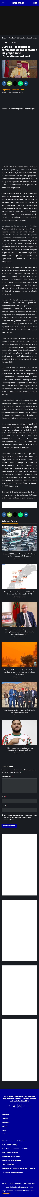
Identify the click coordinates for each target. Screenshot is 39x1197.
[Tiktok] (25, 1106)
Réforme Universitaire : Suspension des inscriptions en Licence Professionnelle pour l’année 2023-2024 (19, 632)
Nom (4, 797)
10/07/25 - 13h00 (20, 559)
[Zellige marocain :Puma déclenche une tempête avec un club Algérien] (19, 732)
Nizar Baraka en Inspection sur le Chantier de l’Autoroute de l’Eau (19, 711)
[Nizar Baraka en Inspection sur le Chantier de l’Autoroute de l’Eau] (19, 694)
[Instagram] (19, 1106)
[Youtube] (14, 1106)
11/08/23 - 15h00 (20, 677)
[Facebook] (9, 1106)
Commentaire (7, 776)
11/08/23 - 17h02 (20, 637)
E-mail (4, 806)
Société (15, 42)
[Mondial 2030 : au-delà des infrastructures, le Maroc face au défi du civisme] (19, 538)
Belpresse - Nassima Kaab (13, 89)
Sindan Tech (6, 1193)
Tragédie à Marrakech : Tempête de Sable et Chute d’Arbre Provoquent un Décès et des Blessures (19, 672)
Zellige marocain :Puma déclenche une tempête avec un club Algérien (19, 749)
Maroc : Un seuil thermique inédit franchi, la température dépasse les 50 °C (19, 592)
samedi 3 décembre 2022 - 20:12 (12, 92)
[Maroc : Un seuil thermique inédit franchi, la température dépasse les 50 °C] (19, 576)
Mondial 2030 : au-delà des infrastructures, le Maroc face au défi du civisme (19, 555)
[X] (30, 1106)
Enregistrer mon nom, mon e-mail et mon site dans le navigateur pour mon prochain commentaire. (20, 817)
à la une (6, 42)
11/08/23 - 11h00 (20, 753)
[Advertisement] (19, 505)
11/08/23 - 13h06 (20, 715)
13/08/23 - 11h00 (20, 597)
